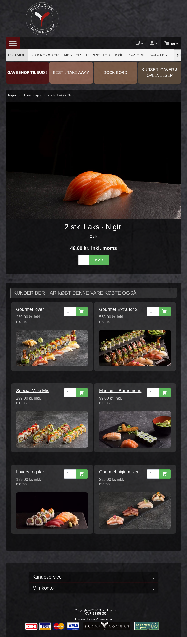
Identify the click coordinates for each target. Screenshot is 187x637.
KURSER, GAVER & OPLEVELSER (160, 73)
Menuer (72, 55)
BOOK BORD (115, 73)
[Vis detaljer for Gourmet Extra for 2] (135, 348)
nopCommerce (101, 619)
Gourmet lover (30, 309)
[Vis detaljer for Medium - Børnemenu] (135, 429)
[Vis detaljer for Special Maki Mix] (52, 429)
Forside (17, 55)
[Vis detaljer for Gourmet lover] (52, 348)
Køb (99, 260)
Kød (119, 55)
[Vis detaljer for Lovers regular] (52, 510)
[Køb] (82, 311)
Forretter (98, 55)
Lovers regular (30, 471)
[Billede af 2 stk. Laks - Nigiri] (94, 160)
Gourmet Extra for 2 (118, 309)
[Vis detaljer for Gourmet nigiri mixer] (135, 510)
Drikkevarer (44, 55)
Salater (159, 55)
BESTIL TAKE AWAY (71, 73)
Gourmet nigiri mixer (119, 471)
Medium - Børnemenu (120, 390)
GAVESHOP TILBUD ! (27, 73)
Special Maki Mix (32, 390)
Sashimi (137, 55)
